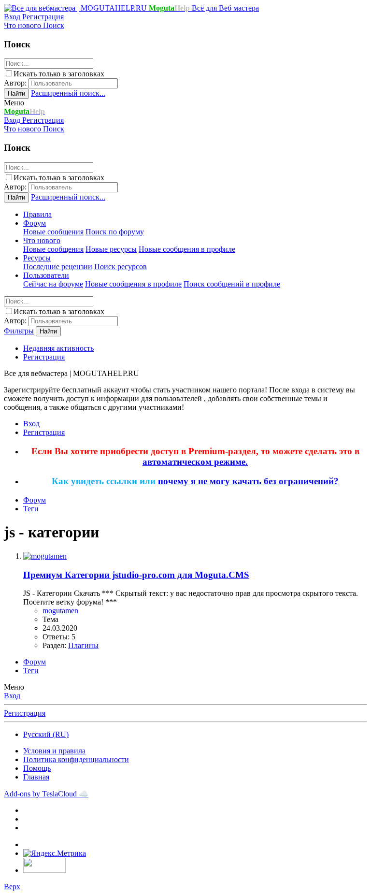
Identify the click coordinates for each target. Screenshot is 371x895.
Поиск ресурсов (120, 266)
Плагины (83, 645)
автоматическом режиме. (195, 462)
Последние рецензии (57, 266)
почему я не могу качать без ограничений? (248, 481)
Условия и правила (54, 751)
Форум (34, 223)
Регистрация (44, 357)
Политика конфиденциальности (76, 759)
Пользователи (46, 275)
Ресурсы (37, 258)
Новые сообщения (53, 232)
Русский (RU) (46, 734)
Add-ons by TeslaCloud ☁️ (46, 794)
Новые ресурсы (111, 249)
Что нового (41, 240)
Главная (36, 777)
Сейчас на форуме (53, 284)
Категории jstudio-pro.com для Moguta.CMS (136, 575)
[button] (14, 103)
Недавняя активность (58, 348)
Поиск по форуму (115, 232)
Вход (12, 696)
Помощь (37, 768)
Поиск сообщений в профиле (232, 284)
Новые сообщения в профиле (187, 249)
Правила (37, 214)
